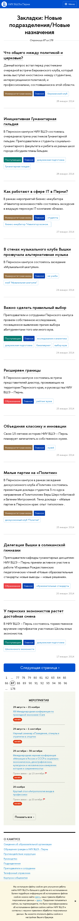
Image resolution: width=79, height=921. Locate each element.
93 (48, 683)
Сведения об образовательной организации (28, 844)
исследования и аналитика (52, 338)
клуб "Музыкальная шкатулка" (21, 282)
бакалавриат (43, 345)
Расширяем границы (22, 370)
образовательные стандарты (52, 586)
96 (65, 683)
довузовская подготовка (50, 159)
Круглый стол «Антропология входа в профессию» (33, 792)
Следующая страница (38, 667)
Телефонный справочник (17, 873)
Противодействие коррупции (20, 854)
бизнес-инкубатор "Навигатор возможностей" (28, 224)
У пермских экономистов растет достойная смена (34, 613)
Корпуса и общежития (16, 877)
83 (53, 678)
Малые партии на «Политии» (30, 472)
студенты (53, 217)
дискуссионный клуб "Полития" (22, 519)
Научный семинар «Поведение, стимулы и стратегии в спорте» (36, 735)
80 (35, 678)
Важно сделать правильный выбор (35, 307)
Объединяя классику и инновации (35, 426)
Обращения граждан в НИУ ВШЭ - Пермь (26, 849)
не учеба (53, 276)
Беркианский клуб (57, 93)
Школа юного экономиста (19, 649)
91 (36, 683)
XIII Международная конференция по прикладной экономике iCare (33, 713)
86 (6, 683)
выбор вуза (61, 345)
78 (23, 678)
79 (29, 678)
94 (53, 683)
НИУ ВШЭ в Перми (19, 4)
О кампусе (12, 839)
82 (47, 678)
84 (58, 678)
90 (30, 683)
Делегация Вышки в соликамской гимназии (34, 547)
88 (18, 683)
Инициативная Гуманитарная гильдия (30, 121)
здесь (37, 897)
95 (59, 683)
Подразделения (12, 863)
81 (41, 678)
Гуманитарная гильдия (17, 166)
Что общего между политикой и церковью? (33, 55)
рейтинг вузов (44, 401)
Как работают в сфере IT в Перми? (36, 191)
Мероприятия (39, 700)
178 (12, 689)
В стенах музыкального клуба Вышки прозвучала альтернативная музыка (37, 251)
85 (64, 678)
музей (51, 447)
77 (17, 678)
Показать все (23, 817)
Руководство (10, 858)
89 (24, 683)
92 (42, 683)
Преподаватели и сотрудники (19, 868)
